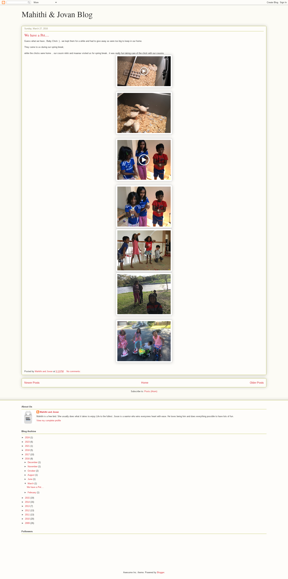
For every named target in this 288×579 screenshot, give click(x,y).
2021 (27, 446)
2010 (27, 519)
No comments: (73, 371)
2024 (27, 437)
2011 (27, 514)
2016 (27, 458)
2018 (27, 450)
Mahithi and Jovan (49, 412)
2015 (27, 498)
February (32, 492)
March (31, 483)
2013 (27, 506)
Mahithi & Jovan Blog (57, 14)
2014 (27, 502)
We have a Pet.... (36, 35)
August (31, 475)
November (33, 466)
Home (144, 382)
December (33, 462)
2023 (27, 442)
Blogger (160, 572)
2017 (27, 454)
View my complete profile (48, 420)
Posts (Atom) (150, 391)
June (30, 479)
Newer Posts (32, 382)
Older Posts (257, 382)
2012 (27, 510)
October (32, 471)
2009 (27, 523)
